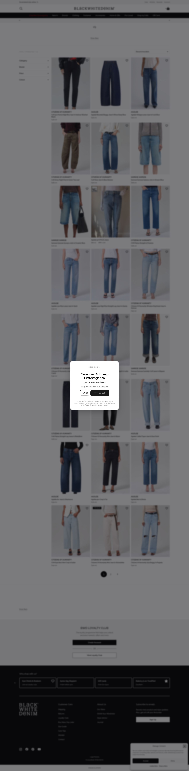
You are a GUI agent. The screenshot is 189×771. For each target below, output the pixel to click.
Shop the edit (99, 393)
